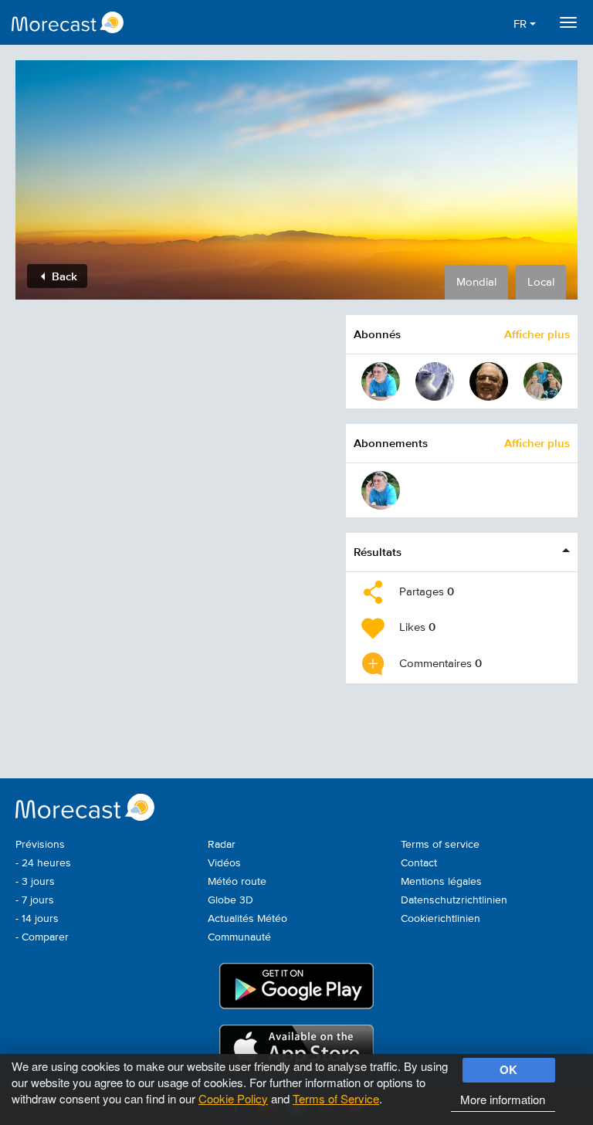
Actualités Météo (247, 918)
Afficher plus (537, 334)
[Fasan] (488, 381)
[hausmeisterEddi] (543, 381)
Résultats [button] (378, 551)
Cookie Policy (233, 1098)
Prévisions (40, 844)
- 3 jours (35, 881)
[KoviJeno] (380, 381)
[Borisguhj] (434, 381)
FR (521, 24)
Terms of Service (336, 1098)
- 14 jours (37, 918)
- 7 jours (34, 900)
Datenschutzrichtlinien (454, 900)
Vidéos (224, 863)
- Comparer (42, 937)
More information (502, 1099)
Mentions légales (441, 881)
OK (508, 1069)
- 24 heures (43, 863)
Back (63, 276)
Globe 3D (230, 900)
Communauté (239, 937)
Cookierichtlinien (440, 918)
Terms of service (440, 844)
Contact (419, 863)
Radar (222, 844)
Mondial (476, 282)
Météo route (237, 881)
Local (540, 282)
